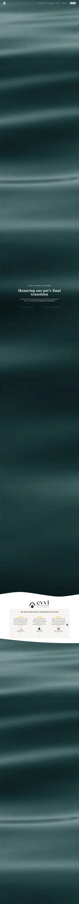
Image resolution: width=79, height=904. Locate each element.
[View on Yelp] (20, 628)
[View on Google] (39, 628)
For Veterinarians (51, 3)
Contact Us (73, 3)
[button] (12, 625)
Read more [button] (20, 625)
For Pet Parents (41, 3)
